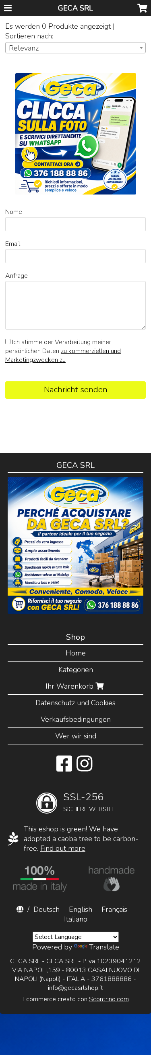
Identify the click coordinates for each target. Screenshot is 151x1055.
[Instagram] (84, 768)
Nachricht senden (76, 389)
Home (76, 653)
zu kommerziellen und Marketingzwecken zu (63, 355)
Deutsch (46, 909)
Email (12, 243)
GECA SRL (75, 8)
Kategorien (75, 669)
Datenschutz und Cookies (75, 703)
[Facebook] (64, 768)
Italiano (75, 919)
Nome (13, 211)
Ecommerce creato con (76, 999)
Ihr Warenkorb (70, 686)
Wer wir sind (75, 736)
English (80, 909)
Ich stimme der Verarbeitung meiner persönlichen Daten (63, 351)
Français (114, 909)
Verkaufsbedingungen (76, 719)
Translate (104, 947)
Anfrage (16, 275)
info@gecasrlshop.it (75, 987)
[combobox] (75, 47)
